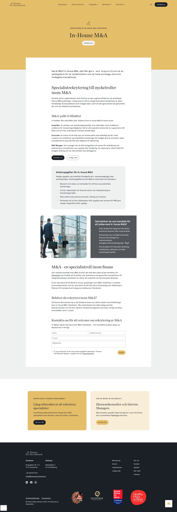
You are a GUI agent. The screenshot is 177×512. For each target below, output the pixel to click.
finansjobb (56, 275)
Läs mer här (39, 422)
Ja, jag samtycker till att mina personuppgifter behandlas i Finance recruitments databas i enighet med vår (77, 352)
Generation (30, 504)
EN (151, 4)
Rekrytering (62, 4)
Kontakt (136, 464)
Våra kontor (119, 4)
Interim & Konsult (77, 4)
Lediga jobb (93, 4)
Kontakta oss (161, 4)
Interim (114, 464)
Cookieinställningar (32, 498)
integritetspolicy (88, 353)
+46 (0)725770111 (32, 473)
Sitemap (137, 474)
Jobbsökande (117, 467)
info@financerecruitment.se (36, 476)
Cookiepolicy (46, 498)
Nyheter (136, 467)
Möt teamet (106, 4)
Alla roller (137, 471)
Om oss (136, 460)
